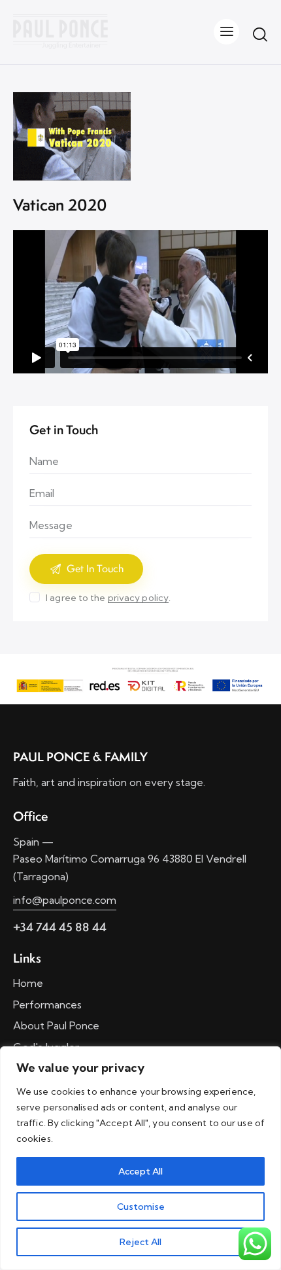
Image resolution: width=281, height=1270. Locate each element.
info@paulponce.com (64, 899)
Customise (141, 1206)
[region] (140, 1158)
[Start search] (260, 34)
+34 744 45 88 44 (60, 927)
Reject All (140, 1242)
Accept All (140, 1171)
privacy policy (138, 598)
